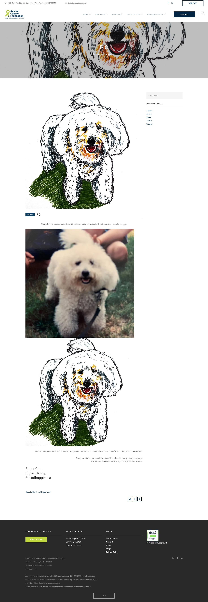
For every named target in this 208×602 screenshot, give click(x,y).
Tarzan (149, 124)
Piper (148, 117)
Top (104, 596)
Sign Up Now (36, 539)
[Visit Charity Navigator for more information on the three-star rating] (152, 535)
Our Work (100, 13)
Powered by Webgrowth (156, 543)
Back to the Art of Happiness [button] (37, 492)
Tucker (149, 110)
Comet (149, 120)
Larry (148, 114)
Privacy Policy (112, 552)
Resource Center (155, 13)
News (85, 13)
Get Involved (133, 13)
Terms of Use (111, 538)
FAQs (108, 548)
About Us (116, 13)
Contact (192, 3)
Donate (184, 14)
